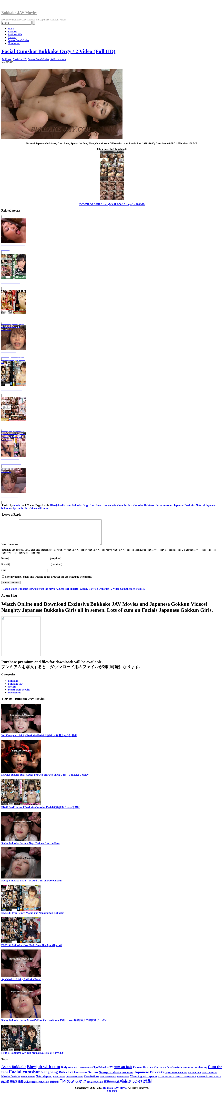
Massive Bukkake (10, 1076)
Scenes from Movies (18, 40)
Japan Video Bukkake (176, 1072)
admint (17, 505)
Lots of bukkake (209, 1072)
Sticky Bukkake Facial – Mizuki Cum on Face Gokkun (31, 880)
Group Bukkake (110, 1072)
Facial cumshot (164, 505)
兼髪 (20, 1081)
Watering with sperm (143, 1076)
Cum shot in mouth (180, 1067)
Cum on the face (162, 1067)
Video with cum (39, 508)
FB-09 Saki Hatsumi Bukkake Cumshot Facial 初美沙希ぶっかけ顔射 (40, 807)
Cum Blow (95, 505)
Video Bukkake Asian (108, 1076)
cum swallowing (198, 1067)
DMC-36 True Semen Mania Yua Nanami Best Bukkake (32, 913)
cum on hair (109, 505)
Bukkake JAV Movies (19, 12)
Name (4, 558)
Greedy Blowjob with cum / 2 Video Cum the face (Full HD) (112, 588)
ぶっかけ (178, 1076)
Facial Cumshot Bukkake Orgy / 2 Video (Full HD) (58, 51)
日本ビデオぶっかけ (95, 1082)
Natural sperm (44, 1076)
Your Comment (10, 544)
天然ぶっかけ (44, 1082)
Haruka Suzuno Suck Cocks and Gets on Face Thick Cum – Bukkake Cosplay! (45, 774)
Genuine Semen (86, 1072)
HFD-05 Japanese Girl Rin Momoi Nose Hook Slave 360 (32, 1052)
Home (11, 28)
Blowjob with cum (60, 505)
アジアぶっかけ (214, 1076)
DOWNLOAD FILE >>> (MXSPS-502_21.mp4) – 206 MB (112, 204)
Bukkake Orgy (80, 505)
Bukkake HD (15, 34)
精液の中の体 (112, 1081)
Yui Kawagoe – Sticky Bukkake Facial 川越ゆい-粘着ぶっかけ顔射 (39, 735)
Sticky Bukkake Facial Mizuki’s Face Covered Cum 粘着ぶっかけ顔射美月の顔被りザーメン (54, 1020)
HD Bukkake (127, 1073)
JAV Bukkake (194, 1072)
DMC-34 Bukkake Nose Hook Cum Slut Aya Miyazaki (31, 945)
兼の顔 (5, 1081)
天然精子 (54, 1081)
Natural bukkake (28, 1076)
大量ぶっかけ (31, 1081)
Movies (12, 37)
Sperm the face (20, 508)
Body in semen (70, 1067)
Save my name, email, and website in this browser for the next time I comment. (48, 576)
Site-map (112, 1090)
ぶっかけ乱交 (202, 1076)
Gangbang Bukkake (57, 1072)
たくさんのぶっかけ (166, 1076)
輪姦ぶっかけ (131, 1081)
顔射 (147, 1080)
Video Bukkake (91, 1076)
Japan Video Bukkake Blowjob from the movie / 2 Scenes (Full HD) (40, 588)
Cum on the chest (143, 1067)
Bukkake (12, 31)
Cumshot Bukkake (143, 505)
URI (3, 570)
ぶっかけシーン (189, 1076)
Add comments (58, 59)
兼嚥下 (13, 1081)
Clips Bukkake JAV (102, 1067)
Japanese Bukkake (184, 505)
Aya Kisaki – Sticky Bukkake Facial (21, 979)
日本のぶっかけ (72, 1081)
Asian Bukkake (13, 1067)
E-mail (5, 564)
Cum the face (124, 505)
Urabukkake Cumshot (74, 1076)
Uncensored (14, 43)
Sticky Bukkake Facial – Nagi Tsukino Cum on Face (30, 843)
